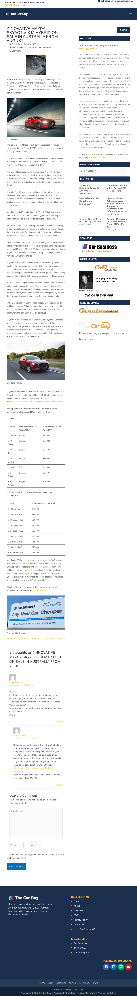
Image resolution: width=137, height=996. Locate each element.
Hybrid (13, 47)
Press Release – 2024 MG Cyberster (89, 199)
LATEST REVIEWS (43, 47)
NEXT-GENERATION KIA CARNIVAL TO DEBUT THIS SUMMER (36, 638)
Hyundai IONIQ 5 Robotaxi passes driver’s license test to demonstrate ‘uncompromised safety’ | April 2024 (118, 205)
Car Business (33, 570)
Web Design (104, 992)
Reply (60, 721)
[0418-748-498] (6, 4)
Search (123, 30)
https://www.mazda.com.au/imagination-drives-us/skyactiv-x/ (37, 402)
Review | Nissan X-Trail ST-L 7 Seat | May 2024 (90, 220)
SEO (114, 992)
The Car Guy (40, 590)
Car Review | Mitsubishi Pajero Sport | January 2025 (90, 188)
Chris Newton (16, 682)
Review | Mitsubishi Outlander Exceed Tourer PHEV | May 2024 (117, 223)
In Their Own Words (25, 47)
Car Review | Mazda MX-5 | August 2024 (117, 186)
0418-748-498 (17, 5)
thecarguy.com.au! (88, 48)
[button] (130, 14)
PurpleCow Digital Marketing (80, 992)
